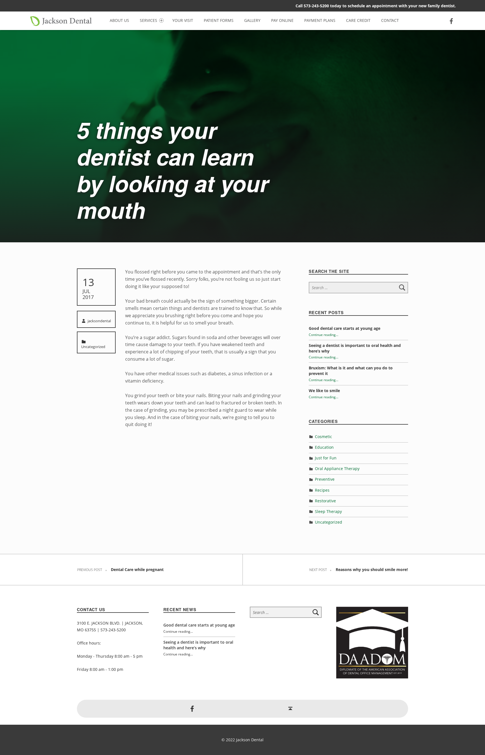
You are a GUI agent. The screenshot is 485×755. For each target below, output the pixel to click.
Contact (390, 20)
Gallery (252, 20)
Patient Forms (219, 20)
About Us (119, 20)
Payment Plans (319, 20)
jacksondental (99, 320)
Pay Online (282, 20)
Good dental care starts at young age (344, 328)
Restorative (325, 500)
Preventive (325, 479)
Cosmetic (323, 436)
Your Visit (182, 20)
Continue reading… (323, 334)
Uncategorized (93, 346)
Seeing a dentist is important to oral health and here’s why (198, 644)
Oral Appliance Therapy (337, 468)
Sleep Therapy (328, 511)
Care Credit (358, 20)
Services (148, 20)
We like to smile (324, 390)
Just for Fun (326, 458)
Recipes (322, 490)
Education (324, 447)
